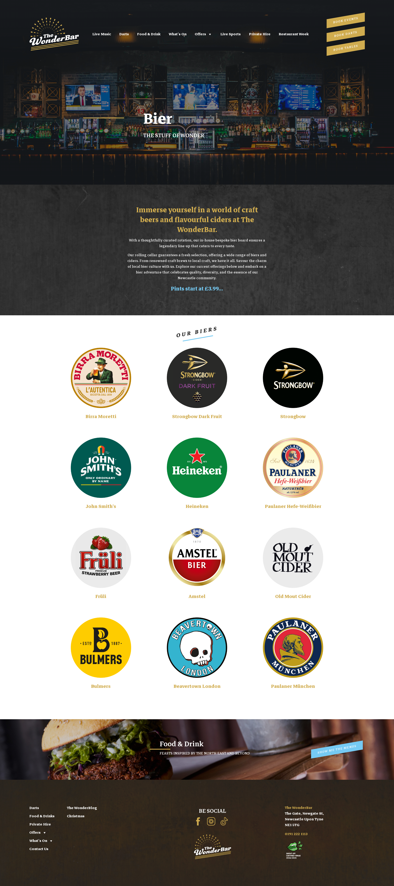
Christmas (76, 816)
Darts (124, 34)
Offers (200, 34)
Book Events (345, 20)
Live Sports (230, 34)
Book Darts (345, 34)
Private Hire (259, 34)
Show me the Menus (336, 749)
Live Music (101, 34)
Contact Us (38, 849)
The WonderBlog (82, 808)
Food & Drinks (42, 816)
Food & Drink (148, 34)
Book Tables (345, 48)
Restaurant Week (294, 34)
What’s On (178, 34)
